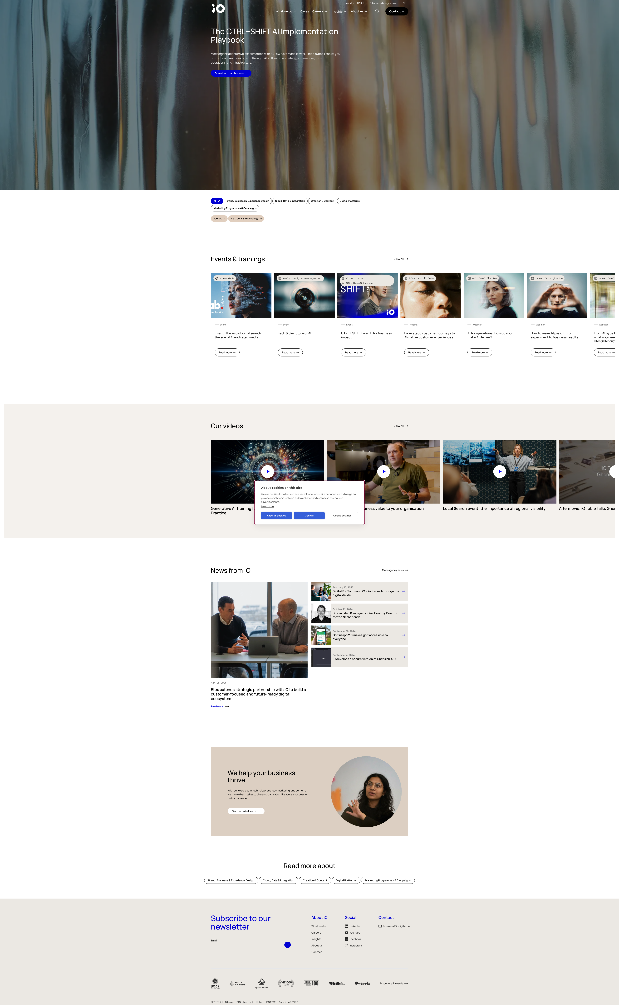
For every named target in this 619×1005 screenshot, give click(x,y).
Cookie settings (342, 515)
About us (357, 11)
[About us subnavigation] (366, 11)
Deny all (309, 515)
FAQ (238, 1002)
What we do (284, 11)
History (260, 1002)
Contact (316, 952)
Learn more (267, 506)
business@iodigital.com (384, 3)
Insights (337, 11)
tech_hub (248, 1002)
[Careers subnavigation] (326, 11)
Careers (318, 11)
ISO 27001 (271, 1002)
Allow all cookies (276, 515)
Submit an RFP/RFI (354, 3)
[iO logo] (219, 8)
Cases (304, 11)
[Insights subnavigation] (345, 11)
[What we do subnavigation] (294, 11)
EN (403, 3)
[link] (241, 316)
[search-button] (377, 11)
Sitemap (229, 1002)
